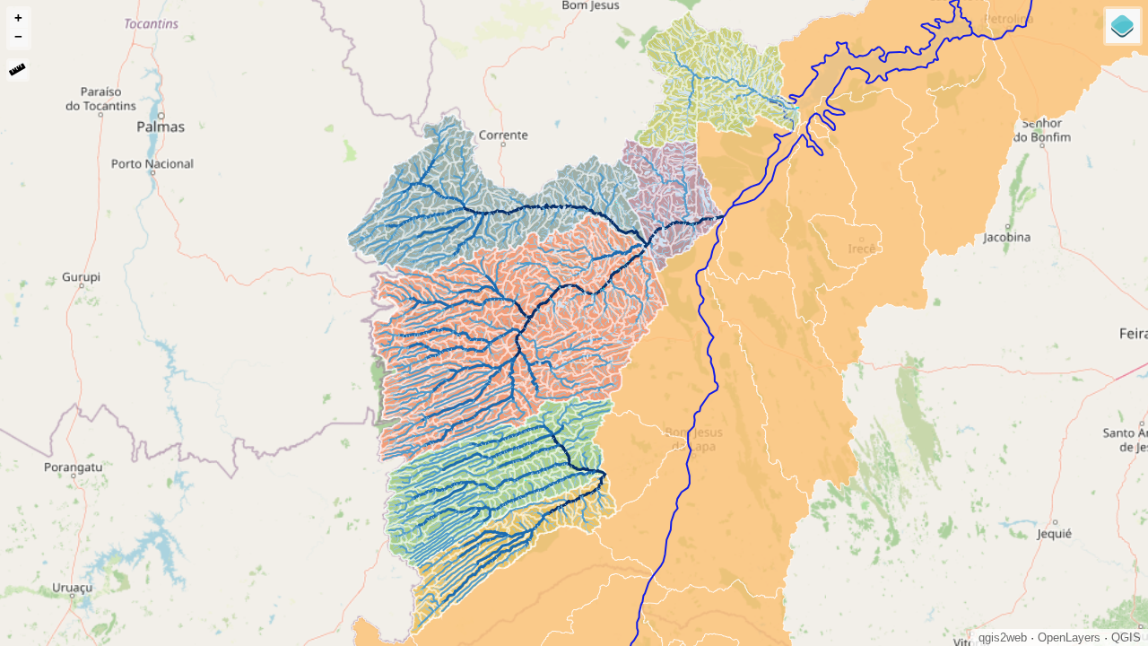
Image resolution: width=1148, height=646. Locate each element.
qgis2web (1002, 637)
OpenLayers (1069, 637)
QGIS (1126, 637)
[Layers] (1123, 26)
